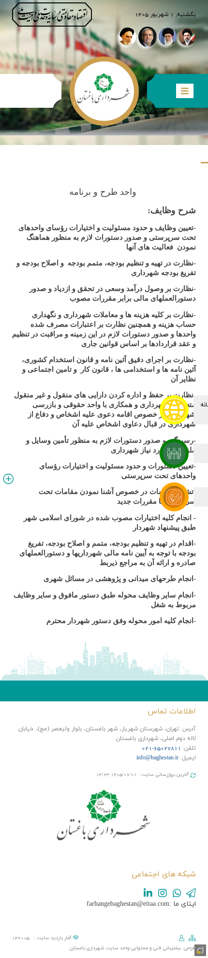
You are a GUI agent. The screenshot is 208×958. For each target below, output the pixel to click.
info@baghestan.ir (157, 758)
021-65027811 (161, 748)
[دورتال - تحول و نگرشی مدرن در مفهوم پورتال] (199, 949)
